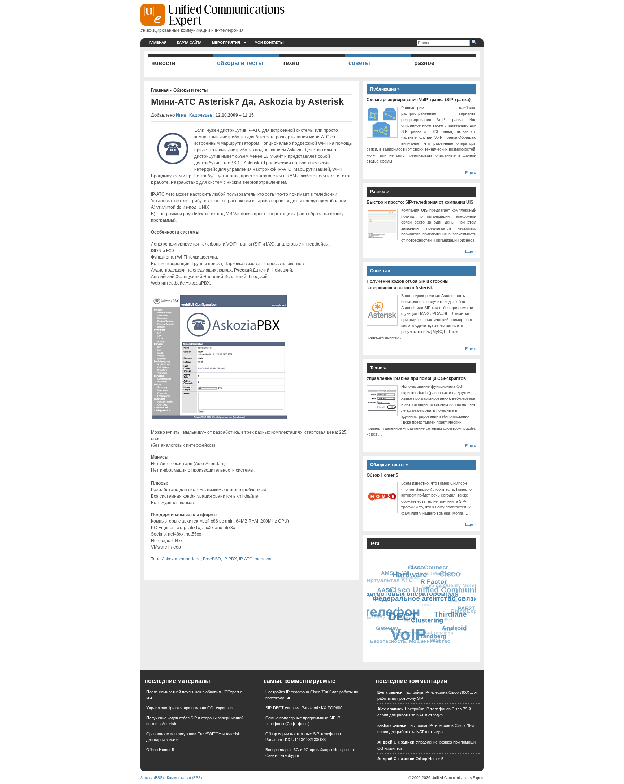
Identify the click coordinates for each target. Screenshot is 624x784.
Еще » (470, 172)
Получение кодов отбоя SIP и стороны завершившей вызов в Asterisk (194, 721)
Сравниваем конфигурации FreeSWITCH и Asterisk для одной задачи (193, 737)
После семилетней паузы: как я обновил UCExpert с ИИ (194, 695)
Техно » (378, 368)
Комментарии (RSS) (184, 778)
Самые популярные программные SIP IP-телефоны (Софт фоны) (303, 721)
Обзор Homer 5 (382, 475)
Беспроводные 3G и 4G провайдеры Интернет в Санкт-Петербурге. (309, 753)
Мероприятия (226, 42)
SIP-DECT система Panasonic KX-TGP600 (303, 708)
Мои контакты (269, 42)
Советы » (380, 270)
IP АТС (245, 559)
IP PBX (230, 559)
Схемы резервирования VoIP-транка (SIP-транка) (419, 99)
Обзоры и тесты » (389, 464)
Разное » (379, 191)
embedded (190, 559)
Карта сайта (189, 42)
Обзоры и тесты (190, 90)
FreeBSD (212, 559)
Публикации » (385, 89)
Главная (157, 42)
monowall (264, 559)
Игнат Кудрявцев (194, 115)
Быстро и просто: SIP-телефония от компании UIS (420, 202)
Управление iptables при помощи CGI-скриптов (416, 378)
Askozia (169, 559)
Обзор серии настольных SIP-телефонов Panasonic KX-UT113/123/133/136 (303, 737)
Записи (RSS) (152, 778)
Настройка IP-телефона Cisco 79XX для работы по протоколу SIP (311, 695)
